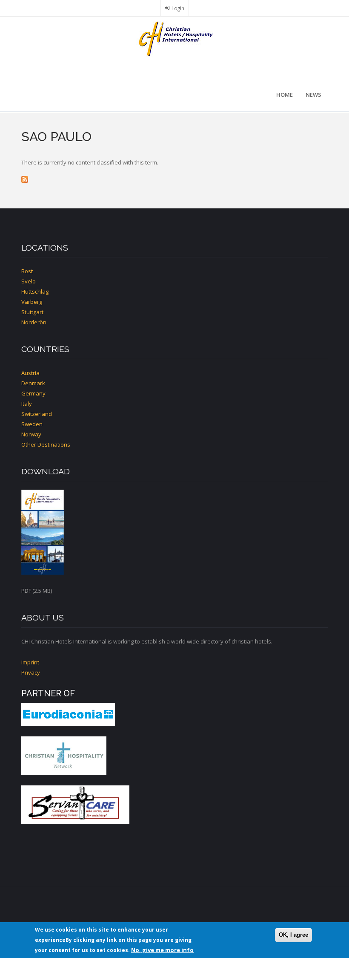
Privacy (30, 672)
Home (284, 94)
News (313, 94)
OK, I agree (293, 935)
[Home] (174, 38)
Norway (31, 434)
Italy (26, 403)
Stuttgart (32, 312)
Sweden (32, 424)
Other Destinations (45, 444)
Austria (30, 373)
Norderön (33, 322)
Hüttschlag (35, 291)
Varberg (31, 302)
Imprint (30, 662)
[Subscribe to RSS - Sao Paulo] (174, 179)
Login (178, 8)
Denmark (33, 383)
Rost (27, 271)
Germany (33, 393)
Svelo (28, 281)
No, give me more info (162, 950)
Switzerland (36, 414)
